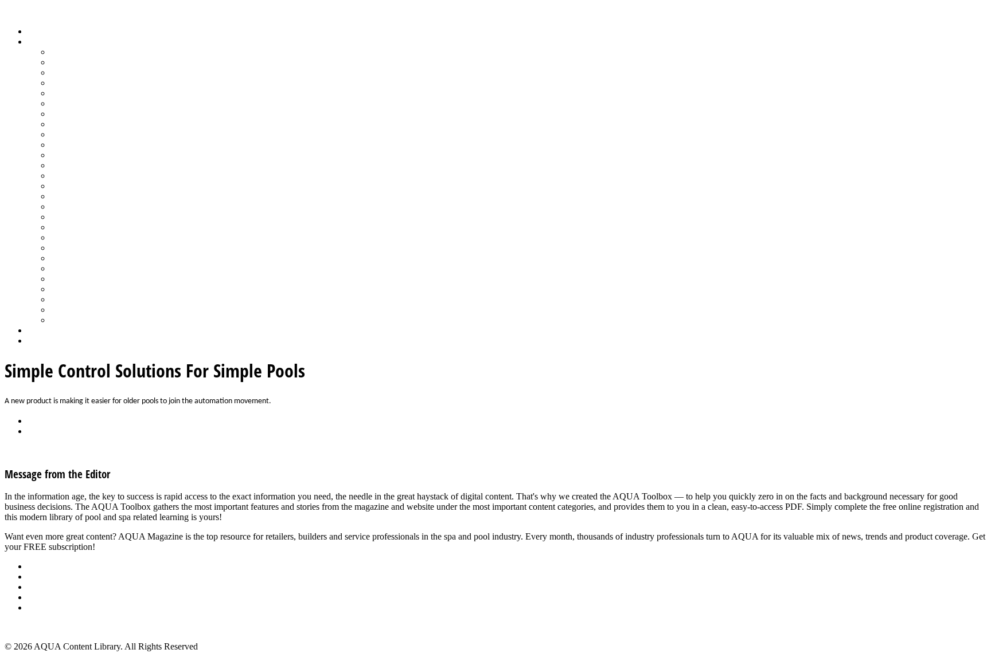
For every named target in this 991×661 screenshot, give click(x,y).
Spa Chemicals (77, 248)
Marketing (69, 299)
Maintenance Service (88, 144)
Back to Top (27, 627)
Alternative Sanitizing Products (106, 52)
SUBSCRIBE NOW (134, 547)
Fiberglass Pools (80, 93)
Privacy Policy (54, 607)
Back (37, 421)
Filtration (66, 103)
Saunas (63, 237)
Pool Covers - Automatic (95, 165)
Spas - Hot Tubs (79, 268)
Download (47, 431)
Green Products (78, 114)
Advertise (45, 576)
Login (38, 340)
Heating (64, 124)
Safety (61, 217)
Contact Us (48, 597)
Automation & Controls (93, 72)
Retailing (66, 206)
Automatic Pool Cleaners (95, 62)
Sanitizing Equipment (89, 227)
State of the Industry (86, 279)
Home (39, 31)
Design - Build (77, 83)
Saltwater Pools (78, 309)
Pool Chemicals (78, 155)
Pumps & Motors (81, 196)
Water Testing (75, 289)
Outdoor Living (78, 320)
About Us (45, 566)
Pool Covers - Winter (88, 175)
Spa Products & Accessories (101, 258)
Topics (40, 41)
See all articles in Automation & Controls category (95, 450)
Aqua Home (50, 330)
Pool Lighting (75, 186)
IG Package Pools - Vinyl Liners (109, 134)
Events (40, 587)
